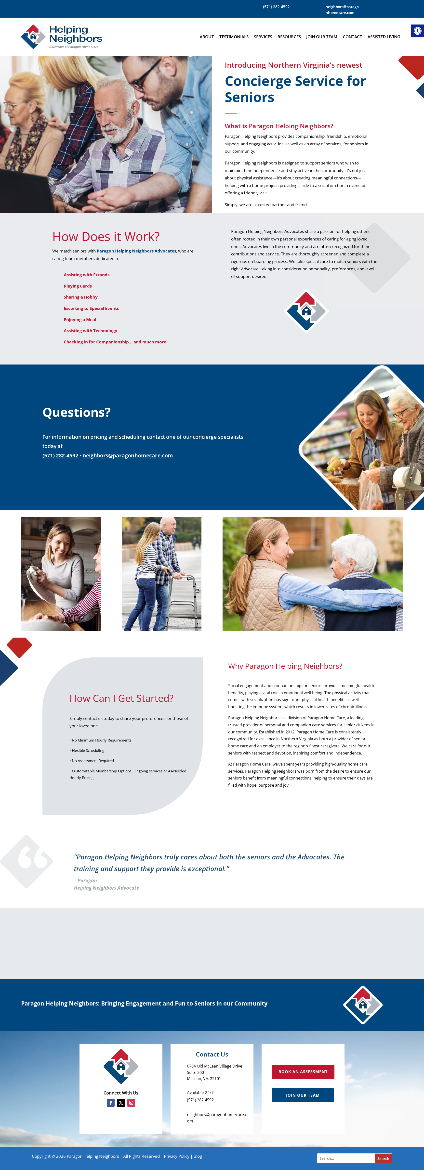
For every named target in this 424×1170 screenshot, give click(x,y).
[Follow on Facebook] (111, 1103)
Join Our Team (321, 36)
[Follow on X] (121, 1103)
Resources (289, 36)
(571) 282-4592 (60, 455)
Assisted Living (384, 36)
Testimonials (234, 36)
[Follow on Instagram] (131, 1103)
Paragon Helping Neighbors (93, 1156)
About (207, 36)
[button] (417, 31)
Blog (198, 1156)
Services (263, 36)
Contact (352, 36)
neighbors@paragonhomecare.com (128, 455)
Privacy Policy (176, 1156)
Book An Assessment (303, 1071)
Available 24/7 (200, 1092)
